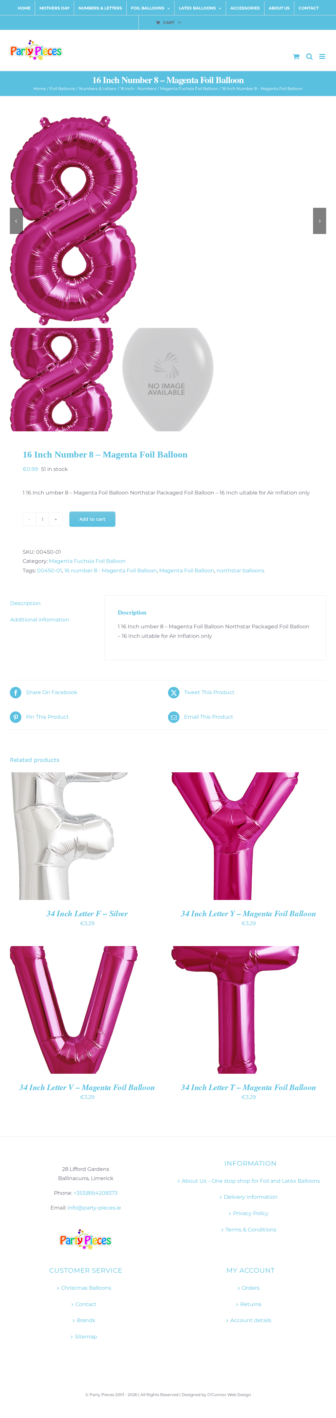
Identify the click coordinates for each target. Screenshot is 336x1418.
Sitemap (86, 1337)
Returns (251, 1304)
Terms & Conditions (250, 1230)
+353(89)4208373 (95, 1193)
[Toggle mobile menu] (322, 56)
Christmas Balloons (86, 1288)
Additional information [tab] (39, 620)
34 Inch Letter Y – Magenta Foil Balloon (248, 913)
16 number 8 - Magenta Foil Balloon (110, 570)
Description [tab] (25, 603)
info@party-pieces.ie (94, 1208)
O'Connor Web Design (229, 1394)
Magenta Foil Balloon (186, 570)
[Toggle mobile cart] (296, 56)
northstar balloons (240, 570)
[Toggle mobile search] (309, 56)
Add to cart (92, 519)
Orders (251, 1288)
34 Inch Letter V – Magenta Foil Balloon (87, 1087)
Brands (86, 1320)
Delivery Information (251, 1197)
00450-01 (49, 570)
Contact (85, 1304)
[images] (168, 221)
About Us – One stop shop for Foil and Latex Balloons (251, 1181)
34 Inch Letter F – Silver (87, 913)
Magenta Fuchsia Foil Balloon (87, 561)
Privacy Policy (250, 1213)
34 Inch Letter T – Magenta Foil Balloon (248, 1087)
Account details (250, 1320)
